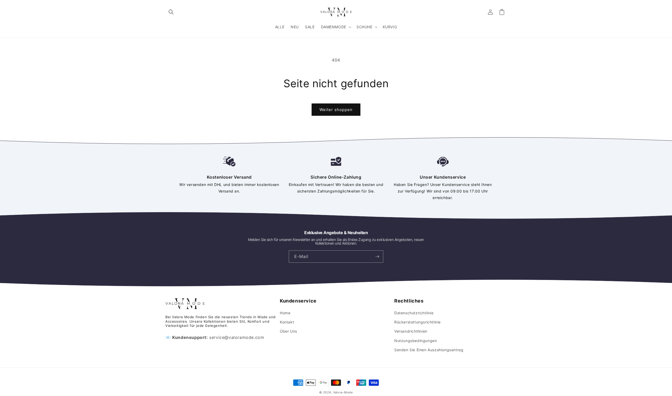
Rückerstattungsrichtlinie (417, 322)
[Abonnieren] (377, 256)
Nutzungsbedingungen (415, 340)
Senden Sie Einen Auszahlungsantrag (428, 350)
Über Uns (288, 331)
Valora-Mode (343, 392)
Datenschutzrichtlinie (414, 313)
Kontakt (287, 322)
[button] (171, 12)
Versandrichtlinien (410, 331)
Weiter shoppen (336, 109)
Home (285, 313)
